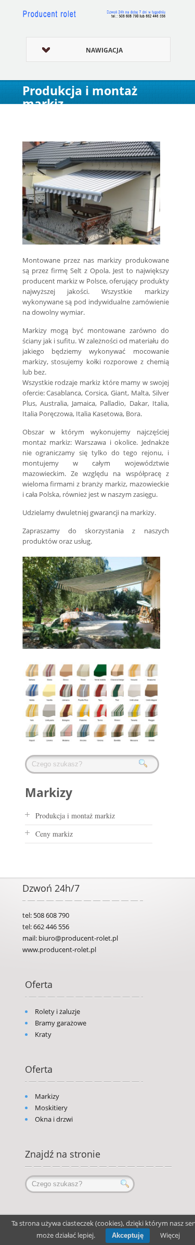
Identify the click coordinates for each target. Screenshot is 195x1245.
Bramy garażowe (60, 1023)
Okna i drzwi (54, 1119)
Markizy (47, 1096)
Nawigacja (104, 50)
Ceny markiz (54, 834)
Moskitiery (51, 1107)
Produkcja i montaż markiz (75, 815)
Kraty (43, 1034)
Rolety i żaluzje (57, 1011)
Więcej (170, 1235)
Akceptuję (128, 1235)
